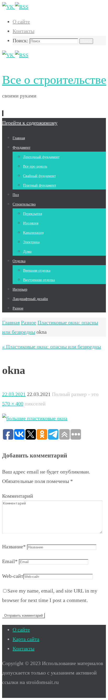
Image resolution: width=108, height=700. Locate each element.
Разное (28, 322)
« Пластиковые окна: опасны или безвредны (51, 346)
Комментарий (17, 496)
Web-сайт (12, 576)
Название (14, 546)
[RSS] (21, 7)
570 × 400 (12, 403)
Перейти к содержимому (29, 123)
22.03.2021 (14, 394)
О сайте (21, 21)
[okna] (34, 418)
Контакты (23, 31)
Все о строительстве (54, 79)
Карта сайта (26, 639)
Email (10, 561)
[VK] (8, 7)
